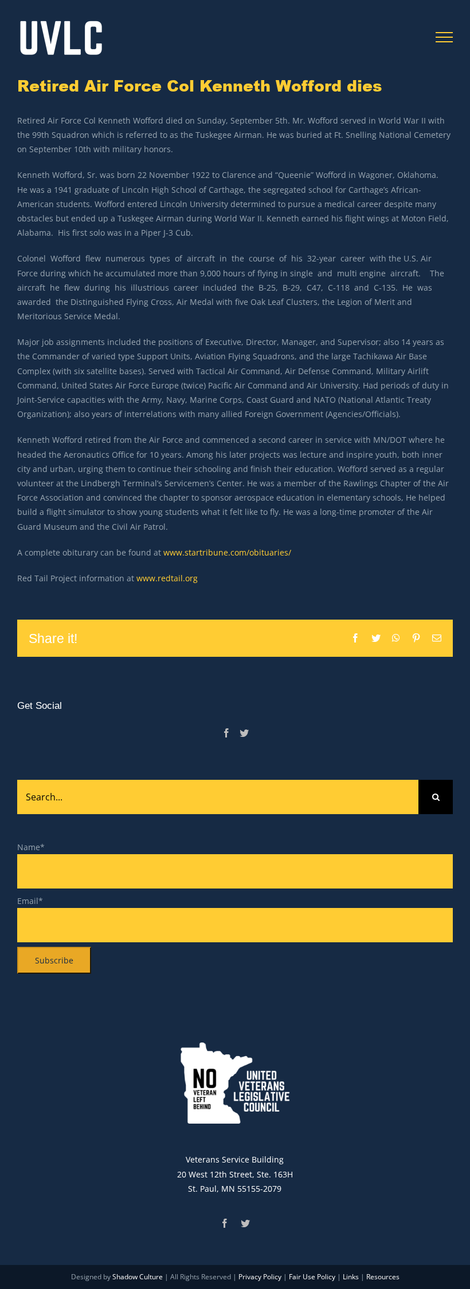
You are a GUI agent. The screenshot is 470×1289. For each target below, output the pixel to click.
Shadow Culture (137, 1277)
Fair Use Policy (312, 1277)
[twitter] (245, 1223)
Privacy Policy (259, 1277)
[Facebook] (226, 732)
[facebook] (224, 1223)
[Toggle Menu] (444, 37)
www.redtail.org (167, 578)
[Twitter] (244, 732)
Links (351, 1277)
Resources (382, 1277)
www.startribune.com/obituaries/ (227, 552)
